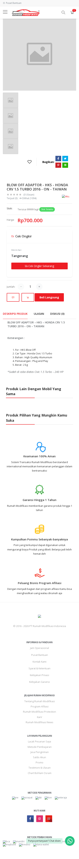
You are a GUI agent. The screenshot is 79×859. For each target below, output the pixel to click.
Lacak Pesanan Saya (39, 741)
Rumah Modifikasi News (39, 722)
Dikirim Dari (16, 250)
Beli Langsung (49, 297)
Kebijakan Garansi (39, 682)
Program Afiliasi (40, 706)
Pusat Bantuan (39, 655)
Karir (39, 717)
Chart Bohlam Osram (39, 773)
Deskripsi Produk (15, 314)
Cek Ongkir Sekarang (41, 266)
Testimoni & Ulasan (40, 767)
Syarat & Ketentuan (39, 668)
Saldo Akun (39, 757)
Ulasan (39, 314)
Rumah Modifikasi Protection (39, 711)
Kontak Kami (39, 661)
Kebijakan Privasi (39, 675)
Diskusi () (57, 314)
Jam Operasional (39, 648)
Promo (39, 762)
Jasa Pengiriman (39, 752)
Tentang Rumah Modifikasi (39, 701)
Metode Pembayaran (40, 747)
